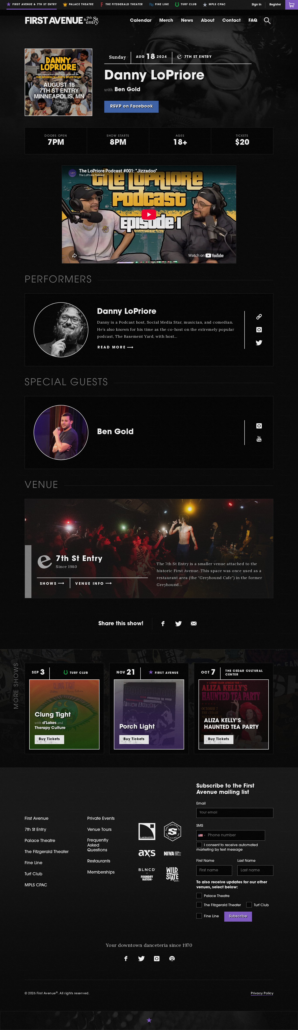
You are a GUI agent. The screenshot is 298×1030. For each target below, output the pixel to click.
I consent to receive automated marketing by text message (227, 847)
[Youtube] (258, 439)
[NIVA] (172, 853)
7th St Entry (35, 830)
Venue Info (89, 584)
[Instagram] (258, 329)
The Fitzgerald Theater (222, 905)
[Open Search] (267, 21)
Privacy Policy (262, 993)
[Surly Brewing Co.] (172, 831)
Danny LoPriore (126, 312)
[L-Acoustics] (147, 831)
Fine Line (211, 916)
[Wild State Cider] (172, 874)
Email (201, 803)
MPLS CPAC (36, 885)
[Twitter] (258, 343)
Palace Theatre (216, 896)
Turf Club (261, 905)
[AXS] (147, 853)
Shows (48, 584)
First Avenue (36, 819)
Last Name (246, 861)
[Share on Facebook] (163, 623)
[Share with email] (193, 623)
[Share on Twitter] (178, 623)
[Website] (258, 316)
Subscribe (238, 916)
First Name (205, 861)
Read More (112, 347)
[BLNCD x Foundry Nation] (147, 874)
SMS (199, 826)
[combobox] (202, 835)
